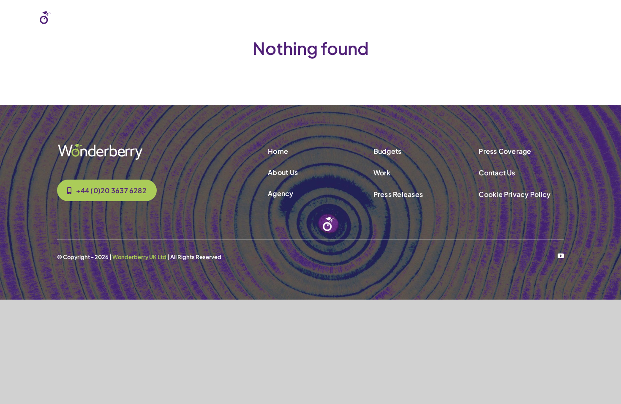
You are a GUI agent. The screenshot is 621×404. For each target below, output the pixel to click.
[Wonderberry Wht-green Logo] (100, 146)
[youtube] (561, 256)
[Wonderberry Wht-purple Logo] (68, 13)
